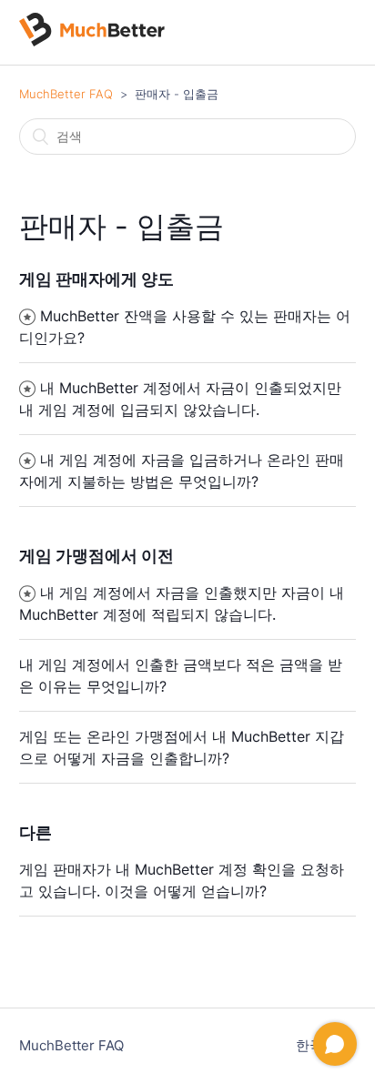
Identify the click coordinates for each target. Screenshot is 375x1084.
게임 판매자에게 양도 (96, 279)
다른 (35, 832)
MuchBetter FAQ (66, 93)
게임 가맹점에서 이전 (96, 555)
